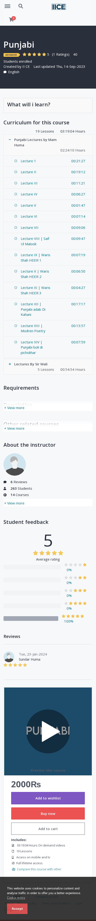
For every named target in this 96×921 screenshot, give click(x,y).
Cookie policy (16, 897)
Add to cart (48, 828)
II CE (26, 66)
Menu (9, 3)
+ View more (14, 407)
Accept (17, 908)
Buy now (48, 813)
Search (21, 3)
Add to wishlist (48, 798)
